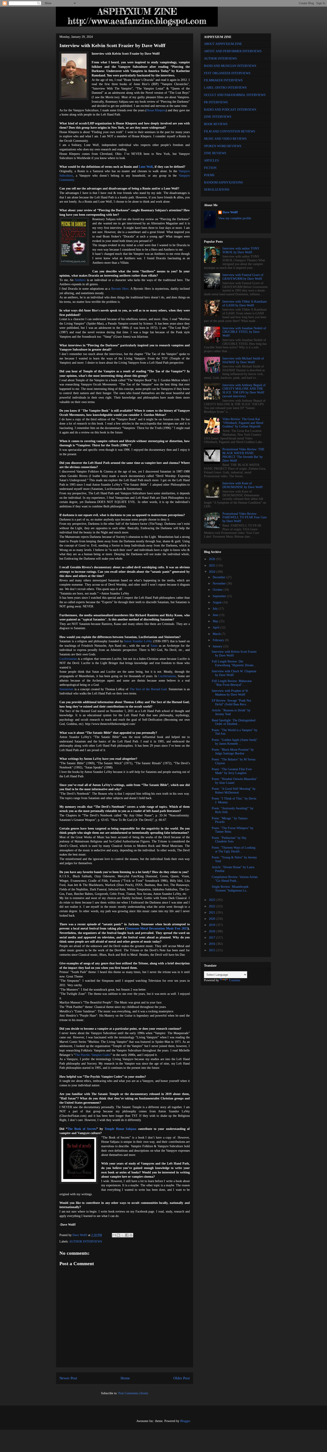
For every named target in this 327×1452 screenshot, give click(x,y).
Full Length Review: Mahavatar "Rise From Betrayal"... (232, 682)
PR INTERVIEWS (216, 102)
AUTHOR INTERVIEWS (85, 1241)
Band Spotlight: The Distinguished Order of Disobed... (233, 722)
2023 (212, 900)
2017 (212, 937)
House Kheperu (156, 110)
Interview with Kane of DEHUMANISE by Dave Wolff (242, 485)
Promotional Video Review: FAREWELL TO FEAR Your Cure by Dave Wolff (244, 517)
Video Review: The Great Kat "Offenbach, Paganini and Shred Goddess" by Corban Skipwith (242, 422)
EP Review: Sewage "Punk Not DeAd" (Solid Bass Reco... (231, 702)
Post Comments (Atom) (133, 1393)
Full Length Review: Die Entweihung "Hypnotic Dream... (234, 663)
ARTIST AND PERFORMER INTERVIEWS (233, 51)
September (220, 596)
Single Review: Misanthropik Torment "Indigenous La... (230, 888)
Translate (234, 980)
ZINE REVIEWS (215, 153)
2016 (212, 943)
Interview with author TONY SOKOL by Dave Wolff (240, 250)
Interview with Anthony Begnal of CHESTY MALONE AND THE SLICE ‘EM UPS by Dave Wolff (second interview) (244, 390)
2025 (212, 565)
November (220, 583)
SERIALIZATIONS (216, 189)
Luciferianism (68, 658)
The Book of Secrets (81, 1129)
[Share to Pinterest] (131, 1235)
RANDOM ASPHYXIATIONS (223, 182)
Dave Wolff (230, 212)
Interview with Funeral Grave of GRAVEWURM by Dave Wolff (242, 276)
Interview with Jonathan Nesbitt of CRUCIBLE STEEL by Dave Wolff (244, 332)
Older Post (181, 1378)
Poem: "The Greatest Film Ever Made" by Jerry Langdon (232, 771)
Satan (154, 645)
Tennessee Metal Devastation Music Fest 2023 (157, 928)
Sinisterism (66, 689)
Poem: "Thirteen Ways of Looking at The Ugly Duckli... (233, 849)
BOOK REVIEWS (216, 124)
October (218, 589)
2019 (212, 925)
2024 (212, 571)
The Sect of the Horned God (148, 689)
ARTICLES (211, 160)
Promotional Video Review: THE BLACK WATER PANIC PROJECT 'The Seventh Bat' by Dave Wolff (243, 455)
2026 (212, 559)
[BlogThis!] (118, 1235)
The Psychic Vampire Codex (93, 1055)
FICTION (210, 168)
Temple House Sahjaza (121, 1129)
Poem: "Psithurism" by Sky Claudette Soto (229, 839)
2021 (212, 912)
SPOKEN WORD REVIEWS (222, 146)
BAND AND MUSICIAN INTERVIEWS (230, 66)
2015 (212, 950)
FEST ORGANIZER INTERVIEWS (227, 73)
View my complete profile (234, 218)
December (219, 577)
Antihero (80, 280)
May (216, 621)
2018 (212, 931)
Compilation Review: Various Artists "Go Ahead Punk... (235, 878)
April (216, 627)
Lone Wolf (146, 166)
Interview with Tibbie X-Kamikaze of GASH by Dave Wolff (244, 303)
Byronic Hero (120, 288)
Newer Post (68, 1378)
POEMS (209, 175)
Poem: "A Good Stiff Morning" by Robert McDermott (234, 790)
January (218, 646)
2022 (212, 906)
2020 (212, 918)
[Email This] (114, 1235)
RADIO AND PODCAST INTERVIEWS (230, 109)
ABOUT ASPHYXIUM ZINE (223, 44)
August (217, 602)
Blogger (185, 1421)
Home (125, 1378)
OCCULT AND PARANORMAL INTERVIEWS (235, 95)
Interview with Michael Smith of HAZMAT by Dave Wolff (243, 360)
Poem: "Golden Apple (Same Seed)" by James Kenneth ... (235, 741)
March (217, 634)
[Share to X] (122, 1235)
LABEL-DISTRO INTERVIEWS (225, 87)
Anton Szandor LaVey (138, 641)
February (219, 640)
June (216, 615)
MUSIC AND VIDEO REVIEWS (225, 138)
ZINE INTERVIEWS (217, 116)
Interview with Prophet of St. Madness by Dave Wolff (230, 692)
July (216, 608)
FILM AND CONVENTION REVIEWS (229, 131)
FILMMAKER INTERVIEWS (223, 80)
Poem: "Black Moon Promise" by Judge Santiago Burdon (233, 751)
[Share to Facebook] (127, 1235)
